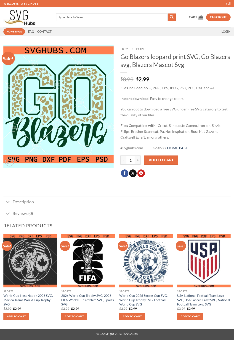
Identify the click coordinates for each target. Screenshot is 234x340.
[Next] (230, 280)
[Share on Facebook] (124, 173)
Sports (140, 49)
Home (125, 49)
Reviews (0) (23, 213)
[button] (196, 17)
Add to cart (161, 160)
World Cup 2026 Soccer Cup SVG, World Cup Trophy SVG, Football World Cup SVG (143, 300)
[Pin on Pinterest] (141, 173)
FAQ (31, 31)
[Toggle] (7, 202)
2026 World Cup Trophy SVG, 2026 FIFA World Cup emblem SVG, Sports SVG (87, 300)
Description (23, 201)
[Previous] (3, 280)
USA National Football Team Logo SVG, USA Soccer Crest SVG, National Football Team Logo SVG (203, 300)
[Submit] (172, 17)
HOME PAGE (177, 148)
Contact (44, 31)
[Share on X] (133, 173)
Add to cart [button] (16, 316)
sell (228, 3)
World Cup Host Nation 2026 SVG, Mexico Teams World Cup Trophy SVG (28, 300)
